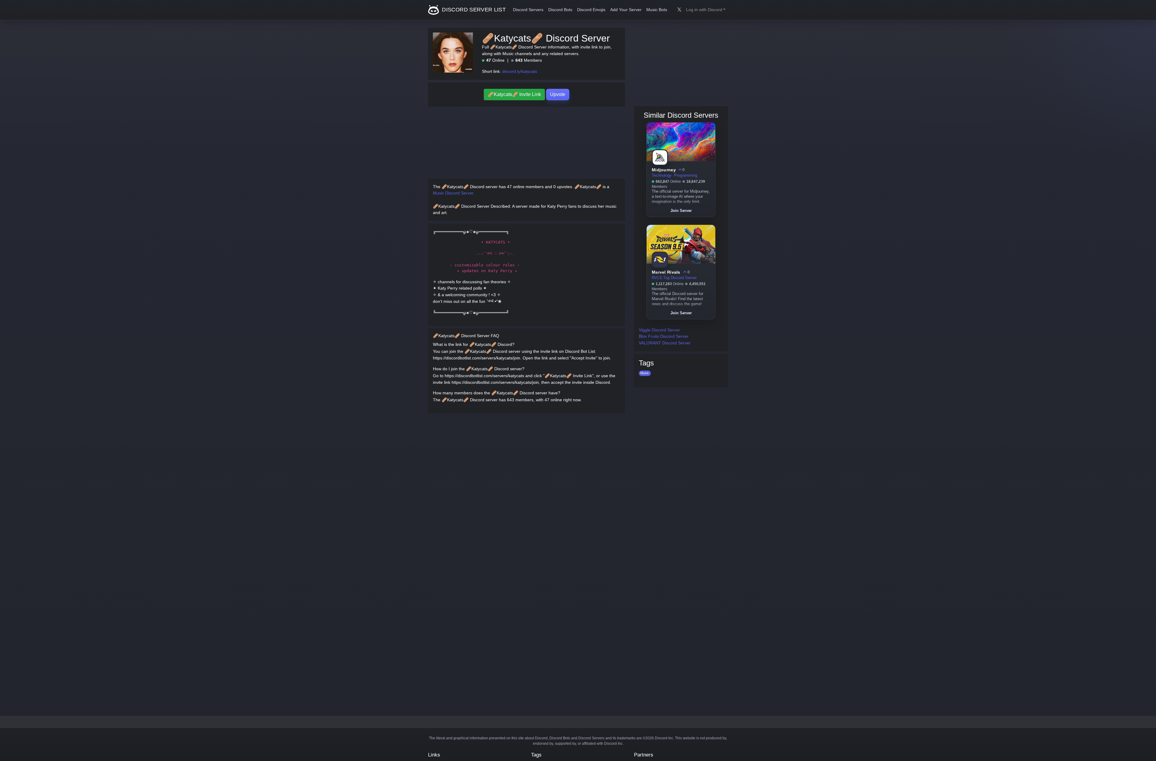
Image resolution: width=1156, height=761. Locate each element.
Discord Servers (528, 10)
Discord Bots (560, 10)
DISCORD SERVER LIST (473, 10)
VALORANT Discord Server (665, 342)
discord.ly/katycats (519, 71)
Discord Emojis (591, 10)
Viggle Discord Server (659, 330)
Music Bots (656, 10)
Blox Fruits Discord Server (663, 336)
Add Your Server (626, 10)
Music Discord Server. (453, 193)
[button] (706, 10)
